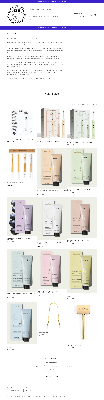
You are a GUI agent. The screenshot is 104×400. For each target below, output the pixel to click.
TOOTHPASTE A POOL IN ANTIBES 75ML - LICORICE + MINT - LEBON (21, 346)
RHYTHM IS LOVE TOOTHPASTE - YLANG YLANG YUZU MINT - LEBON (21, 294)
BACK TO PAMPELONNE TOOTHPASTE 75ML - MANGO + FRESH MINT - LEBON (52, 191)
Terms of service (46, 396)
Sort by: (73, 104)
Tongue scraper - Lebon (43, 332)
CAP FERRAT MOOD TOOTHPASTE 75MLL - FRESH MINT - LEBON (80, 190)
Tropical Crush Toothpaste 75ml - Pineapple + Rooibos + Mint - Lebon (81, 295)
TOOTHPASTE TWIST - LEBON (74, 345)
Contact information (64, 396)
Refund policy (31, 396)
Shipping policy (54, 396)
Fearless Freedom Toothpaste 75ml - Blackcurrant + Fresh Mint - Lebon (21, 239)
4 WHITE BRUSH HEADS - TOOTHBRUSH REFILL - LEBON (20, 139)
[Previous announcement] (8, 1)
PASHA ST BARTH (14, 396)
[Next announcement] (96, 1)
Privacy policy (38, 396)
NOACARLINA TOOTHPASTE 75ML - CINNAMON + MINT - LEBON (80, 241)
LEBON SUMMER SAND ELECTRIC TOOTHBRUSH (48, 141)
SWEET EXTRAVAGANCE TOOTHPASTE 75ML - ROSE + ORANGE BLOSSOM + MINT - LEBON (49, 292)
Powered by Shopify (22, 396)
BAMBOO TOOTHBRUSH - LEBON (15, 182)
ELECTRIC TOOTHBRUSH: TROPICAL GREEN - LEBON (79, 142)
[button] (50, 13)
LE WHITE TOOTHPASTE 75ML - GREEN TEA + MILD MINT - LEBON (50, 243)
